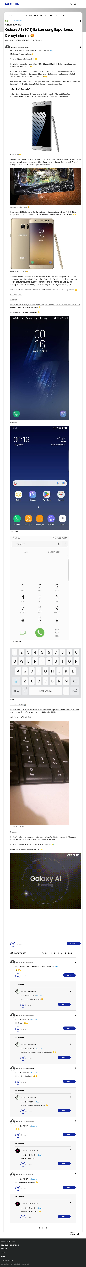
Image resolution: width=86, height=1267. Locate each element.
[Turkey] (13, 4)
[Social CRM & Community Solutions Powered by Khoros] (74, 1234)
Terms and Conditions (10, 1245)
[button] (77, 46)
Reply (69, 975)
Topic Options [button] (77, 20)
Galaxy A (52, 51)
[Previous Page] (32, 1228)
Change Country (7, 1260)
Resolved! (18, 21)
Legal (3, 1253)
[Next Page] (54, 1228)
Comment (73, 943)
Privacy (4, 1249)
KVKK (3, 1256)
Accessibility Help (8, 1241)
